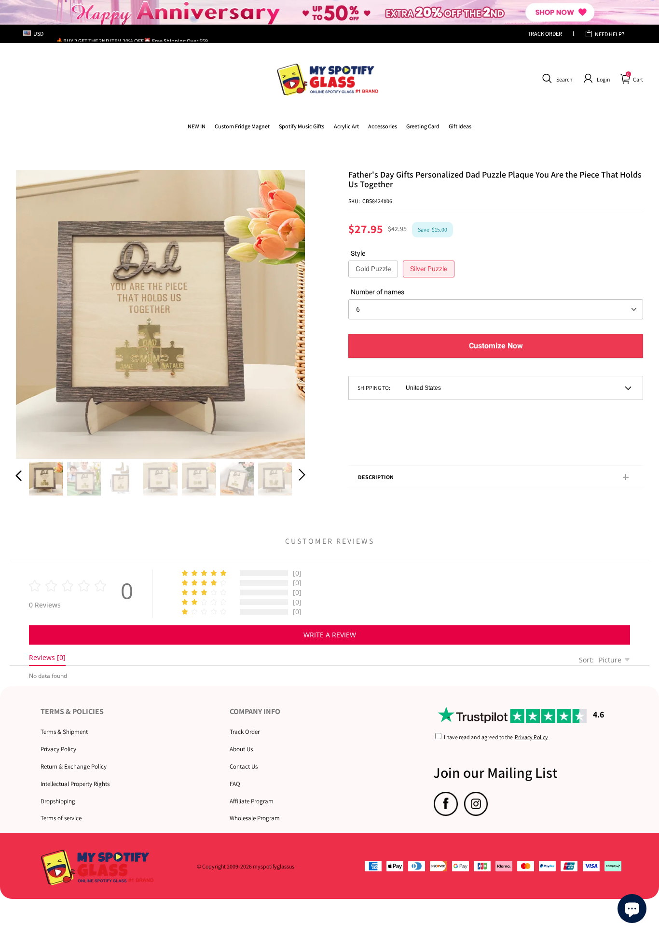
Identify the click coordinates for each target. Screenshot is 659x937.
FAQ (235, 784)
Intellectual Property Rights (75, 784)
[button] (556, 79)
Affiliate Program (252, 801)
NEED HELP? (609, 34)
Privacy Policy (58, 749)
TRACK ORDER (545, 33)
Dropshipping (58, 801)
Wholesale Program (255, 818)
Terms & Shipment (64, 732)
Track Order (245, 732)
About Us (241, 749)
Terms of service (61, 818)
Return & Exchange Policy (74, 766)
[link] (242, 126)
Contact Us (244, 766)
